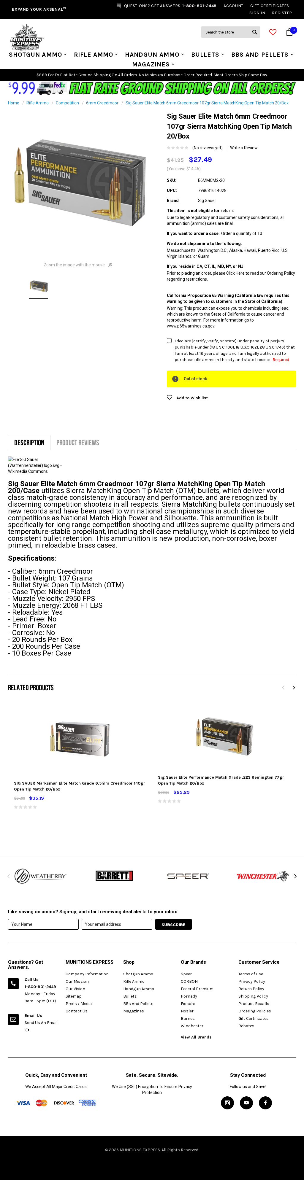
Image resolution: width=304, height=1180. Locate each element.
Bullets (205, 54)
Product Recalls (253, 1003)
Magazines (151, 64)
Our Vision (75, 988)
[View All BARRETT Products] (115, 876)
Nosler (187, 1011)
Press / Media (79, 1003)
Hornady (189, 996)
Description (29, 442)
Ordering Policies (254, 1011)
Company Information (87, 974)
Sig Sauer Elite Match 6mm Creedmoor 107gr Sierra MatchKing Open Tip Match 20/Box (207, 103)
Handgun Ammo (152, 54)
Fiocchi (188, 1003)
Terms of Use (250, 974)
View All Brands (196, 1037)
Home (13, 103)
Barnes (188, 1018)
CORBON (189, 981)
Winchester (192, 1025)
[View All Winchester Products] (263, 876)
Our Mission (77, 981)
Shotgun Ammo (35, 54)
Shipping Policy (253, 996)
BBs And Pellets (260, 54)
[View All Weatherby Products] (40, 876)
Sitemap (74, 996)
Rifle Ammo (93, 54)
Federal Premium (197, 988)
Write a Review (244, 147)
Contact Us (77, 1011)
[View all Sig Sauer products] (36, 465)
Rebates (246, 1025)
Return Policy (251, 988)
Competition (67, 103)
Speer (186, 974)
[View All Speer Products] (189, 876)
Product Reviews (77, 442)
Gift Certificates (253, 1018)
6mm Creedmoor (102, 103)
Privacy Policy (251, 981)
